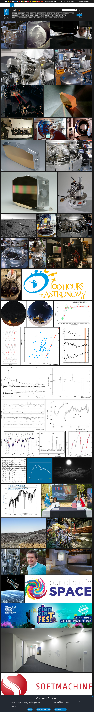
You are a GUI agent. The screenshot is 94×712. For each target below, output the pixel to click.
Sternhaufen (40, 17)
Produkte (70, 5)
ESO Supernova (51, 13)
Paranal (41, 15)
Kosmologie (40, 13)
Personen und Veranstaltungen (52, 15)
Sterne (46, 17)
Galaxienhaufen (16, 15)
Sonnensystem (32, 17)
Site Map (72, 1)
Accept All (30, 709)
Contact (68, 1)
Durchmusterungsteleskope (57, 17)
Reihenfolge (79, 14)
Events (53, 5)
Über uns (7, 5)
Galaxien (71, 13)
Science (81, 1)
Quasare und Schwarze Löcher (19, 17)
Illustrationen (25, 15)
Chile (34, 13)
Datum (80, 16)
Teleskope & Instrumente (36, 5)
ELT (45, 13)
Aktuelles (22, 5)
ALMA (27, 13)
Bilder (12, 5)
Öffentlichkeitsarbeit (61, 5)
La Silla (32, 15)
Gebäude (64, 15)
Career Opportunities (86, 5)
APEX (31, 13)
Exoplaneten (59, 13)
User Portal (86, 1)
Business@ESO (76, 5)
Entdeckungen (47, 5)
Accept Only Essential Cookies (43, 709)
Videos (16, 5)
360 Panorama (21, 13)
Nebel (36, 15)
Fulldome (65, 13)
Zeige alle (14, 13)
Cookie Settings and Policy (60, 709)
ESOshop (27, 5)
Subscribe (63, 1)
